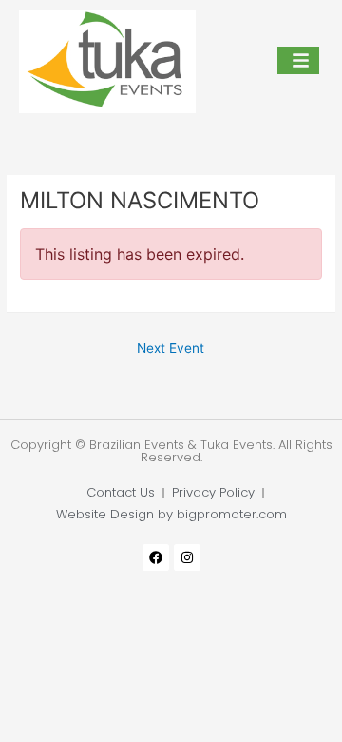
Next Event (170, 348)
